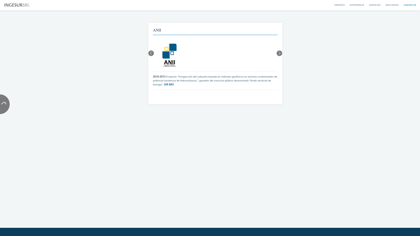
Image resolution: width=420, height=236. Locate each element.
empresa (340, 5)
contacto (410, 5)
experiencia (357, 5)
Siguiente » (279, 53)
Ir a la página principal (5, 104)
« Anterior (151, 53)
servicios (375, 5)
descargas (392, 5)
